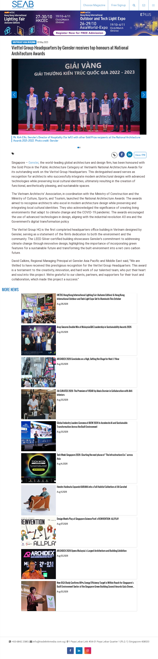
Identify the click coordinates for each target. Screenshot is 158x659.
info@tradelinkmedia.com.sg (49, 641)
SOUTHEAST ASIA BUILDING (24, 42)
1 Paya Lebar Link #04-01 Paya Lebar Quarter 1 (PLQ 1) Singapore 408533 (109, 641)
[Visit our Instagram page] (87, 650)
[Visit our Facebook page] (70, 650)
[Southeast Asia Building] (23, 5)
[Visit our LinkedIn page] (79, 650)
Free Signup (118, 5)
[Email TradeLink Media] (143, 5)
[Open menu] (153, 5)
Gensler (34, 162)
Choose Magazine (94, 5)
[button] (134, 5)
